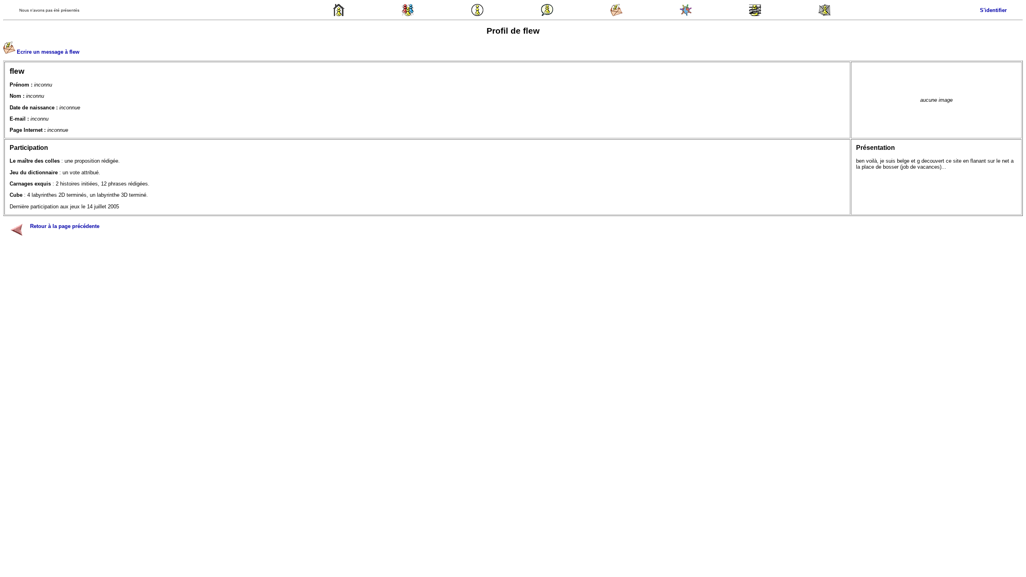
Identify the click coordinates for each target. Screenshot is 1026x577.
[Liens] (824, 14)
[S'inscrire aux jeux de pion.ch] (755, 14)
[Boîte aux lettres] (616, 14)
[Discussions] (547, 14)
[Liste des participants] (686, 14)
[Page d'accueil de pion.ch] (339, 14)
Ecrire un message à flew (48, 52)
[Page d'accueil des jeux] (408, 14)
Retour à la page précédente (64, 226)
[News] (477, 14)
